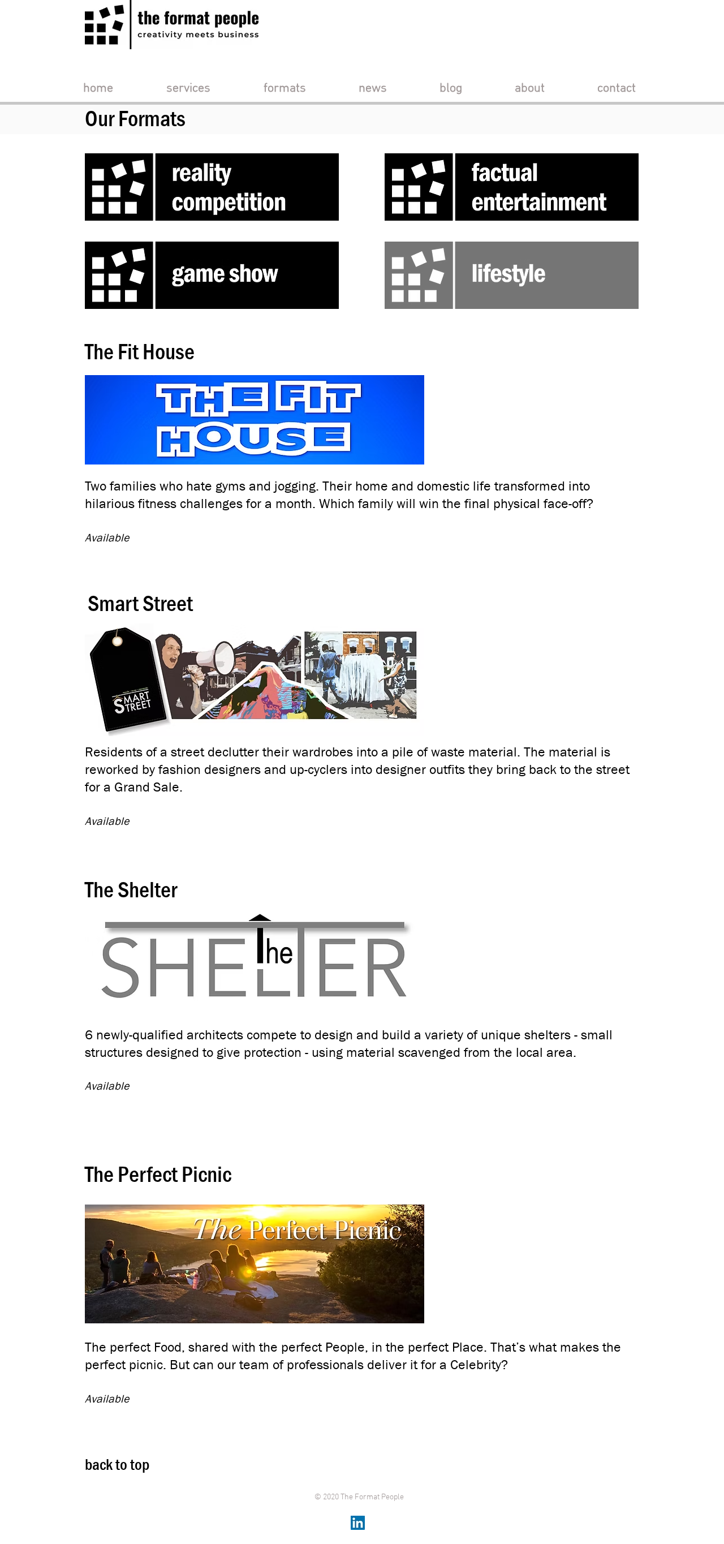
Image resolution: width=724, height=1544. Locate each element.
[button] (188, 88)
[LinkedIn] (358, 1523)
